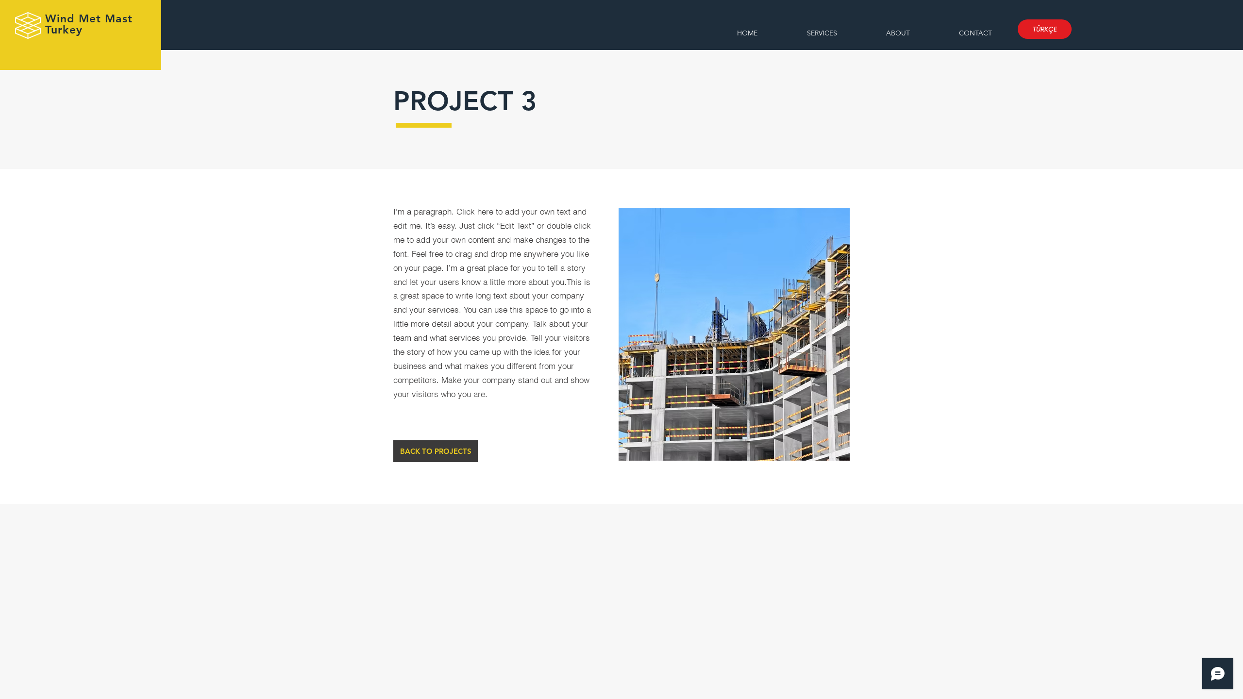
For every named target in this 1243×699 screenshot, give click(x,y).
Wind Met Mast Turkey (89, 24)
